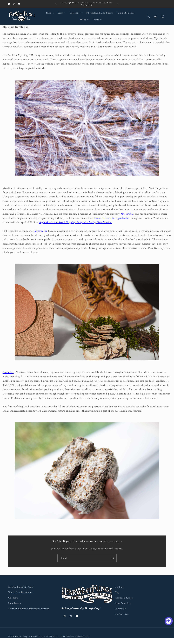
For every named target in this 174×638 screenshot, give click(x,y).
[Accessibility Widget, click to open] (169, 621)
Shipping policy (83, 636)
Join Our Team (122, 613)
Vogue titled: (75, 222)
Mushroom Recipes (124, 597)
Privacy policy (51, 636)
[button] (50, 12)
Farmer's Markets (123, 603)
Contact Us (120, 608)
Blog (117, 592)
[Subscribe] (112, 558)
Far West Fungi (21, 636)
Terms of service (67, 636)
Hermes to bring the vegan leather (111, 218)
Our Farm (13, 597)
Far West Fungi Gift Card (20, 586)
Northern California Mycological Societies (28, 608)
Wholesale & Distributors (20, 592)
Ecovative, (8, 372)
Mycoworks (127, 213)
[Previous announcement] (56, 4)
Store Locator (15, 603)
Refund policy (37, 636)
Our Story (120, 586)
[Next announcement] (118, 4)
